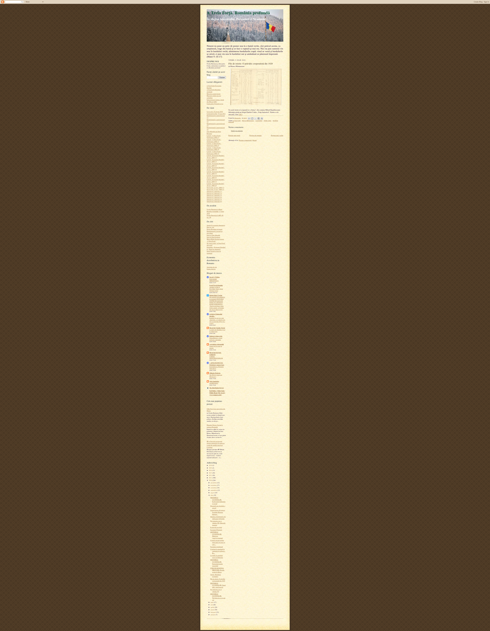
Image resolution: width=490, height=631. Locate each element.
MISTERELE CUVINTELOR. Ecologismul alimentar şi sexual (217, 501)
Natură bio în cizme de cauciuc (215, 347)
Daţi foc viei (210, 227)
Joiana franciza (211, 269)
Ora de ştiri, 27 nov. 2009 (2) (215, 189)
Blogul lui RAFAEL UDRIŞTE (215, 354)
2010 (210, 480)
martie (213, 610)
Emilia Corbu (267, 120)
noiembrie (214, 485)
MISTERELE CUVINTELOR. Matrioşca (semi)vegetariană (216, 535)
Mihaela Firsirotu (214, 373)
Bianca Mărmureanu (248, 120)
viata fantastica (214, 381)
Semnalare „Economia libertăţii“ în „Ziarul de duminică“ (216, 248)
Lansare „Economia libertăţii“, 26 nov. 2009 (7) (216, 180)
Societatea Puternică (216, 530)
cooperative (258, 120)
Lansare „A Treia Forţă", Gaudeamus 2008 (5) (214, 153)
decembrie (214, 483)
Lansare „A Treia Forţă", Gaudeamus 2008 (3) (214, 144)
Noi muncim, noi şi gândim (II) (216, 590)
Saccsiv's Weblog (214, 277)
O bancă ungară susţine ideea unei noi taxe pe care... (217, 542)
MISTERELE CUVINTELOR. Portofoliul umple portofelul (216, 563)
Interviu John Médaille (213, 235)
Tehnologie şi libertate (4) (214, 197)
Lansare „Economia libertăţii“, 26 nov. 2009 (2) (216, 161)
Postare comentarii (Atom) (248, 140)
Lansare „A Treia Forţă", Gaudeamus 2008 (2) (214, 141)
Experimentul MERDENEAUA (214, 280)
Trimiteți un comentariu (237, 131)
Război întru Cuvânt (215, 295)
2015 (210, 468)
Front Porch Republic (216, 285)
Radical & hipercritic (215, 336)
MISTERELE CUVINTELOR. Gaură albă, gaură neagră (218, 585)
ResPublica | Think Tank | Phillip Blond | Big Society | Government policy (217, 393)
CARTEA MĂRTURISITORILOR (216, 357)
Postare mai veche (277, 135)
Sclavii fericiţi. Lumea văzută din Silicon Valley (215, 101)
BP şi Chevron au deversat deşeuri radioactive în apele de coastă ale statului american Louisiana (216, 444)
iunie (212, 602)
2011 (210, 478)
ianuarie (213, 615)
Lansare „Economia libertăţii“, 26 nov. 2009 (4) (216, 168)
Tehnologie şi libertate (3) (214, 195)
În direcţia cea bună (216, 527)
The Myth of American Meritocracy (215, 376)
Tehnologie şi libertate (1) (214, 191)
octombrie (214, 488)
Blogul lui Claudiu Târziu (217, 328)
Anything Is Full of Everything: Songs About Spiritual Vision (216, 289)
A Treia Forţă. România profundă (238, 12)
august (213, 493)
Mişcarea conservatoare (213, 94)
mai (212, 605)
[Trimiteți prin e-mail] (249, 118)
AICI (240, 114)
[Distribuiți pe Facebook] (258, 118)
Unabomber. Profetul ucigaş (215, 104)
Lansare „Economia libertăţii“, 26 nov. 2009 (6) (216, 177)
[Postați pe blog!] (252, 118)
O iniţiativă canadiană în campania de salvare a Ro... (217, 551)
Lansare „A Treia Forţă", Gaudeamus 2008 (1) (214, 137)
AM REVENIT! (213, 383)
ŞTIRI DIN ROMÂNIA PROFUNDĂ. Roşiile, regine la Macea (217, 570)
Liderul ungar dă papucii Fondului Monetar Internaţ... (217, 512)
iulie (212, 495)
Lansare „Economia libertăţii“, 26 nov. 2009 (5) (216, 173)
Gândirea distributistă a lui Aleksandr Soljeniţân (218, 518)
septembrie (214, 490)
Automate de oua (212, 267)
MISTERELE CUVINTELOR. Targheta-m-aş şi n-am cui (217, 597)
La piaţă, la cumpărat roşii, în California (216, 556)
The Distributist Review (216, 388)
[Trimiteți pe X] (255, 118)
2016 (210, 465)
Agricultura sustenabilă (216, 344)
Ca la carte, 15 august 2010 (215, 112)
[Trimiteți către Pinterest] (262, 118)
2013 (210, 473)
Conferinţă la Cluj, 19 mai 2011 (216, 114)
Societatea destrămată (216, 547)
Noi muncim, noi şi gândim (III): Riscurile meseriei (217, 523)
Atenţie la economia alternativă (216, 225)
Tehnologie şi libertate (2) (214, 193)
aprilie (213, 607)
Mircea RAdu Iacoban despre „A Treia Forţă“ (215, 240)
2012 (210, 475)
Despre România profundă (214, 229)
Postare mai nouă (234, 135)
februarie (213, 612)
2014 (210, 470)
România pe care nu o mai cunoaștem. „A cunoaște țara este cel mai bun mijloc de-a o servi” (217, 320)
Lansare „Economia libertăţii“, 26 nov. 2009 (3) (216, 165)
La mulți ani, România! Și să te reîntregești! (217, 330)
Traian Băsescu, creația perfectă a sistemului (215, 339)
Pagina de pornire (255, 135)
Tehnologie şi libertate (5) (214, 199)
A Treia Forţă (237, 120)
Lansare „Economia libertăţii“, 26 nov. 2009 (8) (216, 185)
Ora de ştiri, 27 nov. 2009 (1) (215, 187)
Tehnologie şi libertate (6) (214, 201)
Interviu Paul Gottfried (213, 237)
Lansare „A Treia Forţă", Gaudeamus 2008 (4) (214, 149)
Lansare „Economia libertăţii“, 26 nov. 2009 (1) (216, 156)
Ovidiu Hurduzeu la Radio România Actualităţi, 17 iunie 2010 (215, 211)
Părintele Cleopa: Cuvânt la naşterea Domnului (215, 426)
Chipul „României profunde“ (215, 576)
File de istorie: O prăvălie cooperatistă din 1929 (217, 580)
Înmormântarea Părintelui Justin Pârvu (216, 367)
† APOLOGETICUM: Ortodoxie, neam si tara (216, 364)
